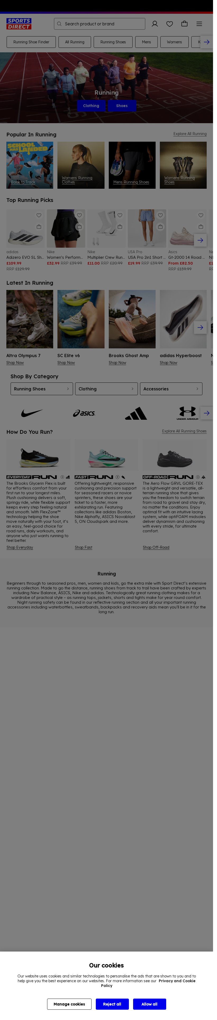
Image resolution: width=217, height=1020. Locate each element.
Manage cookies (69, 1004)
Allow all (149, 1004)
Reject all (112, 1004)
